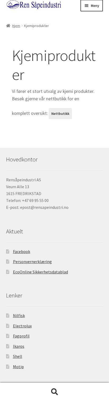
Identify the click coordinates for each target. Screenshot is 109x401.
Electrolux (22, 325)
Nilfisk (19, 315)
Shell (17, 356)
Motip (18, 366)
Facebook (21, 251)
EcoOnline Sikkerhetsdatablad (40, 271)
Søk (54, 392)
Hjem (16, 25)
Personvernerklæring (32, 261)
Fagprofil (21, 336)
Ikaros (18, 346)
